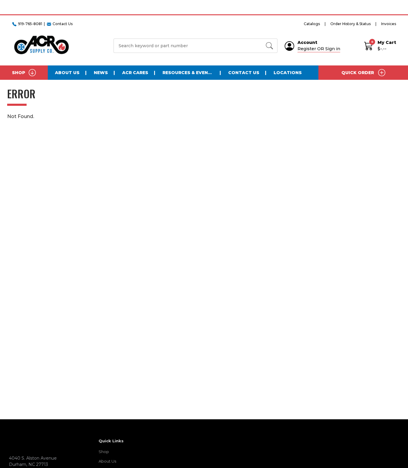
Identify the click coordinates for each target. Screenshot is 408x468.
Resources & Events (188, 72)
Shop (104, 451)
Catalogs (312, 24)
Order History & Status (350, 24)
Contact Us (243, 72)
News (101, 72)
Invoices (388, 24)
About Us (67, 72)
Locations (288, 72)
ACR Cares (135, 72)
